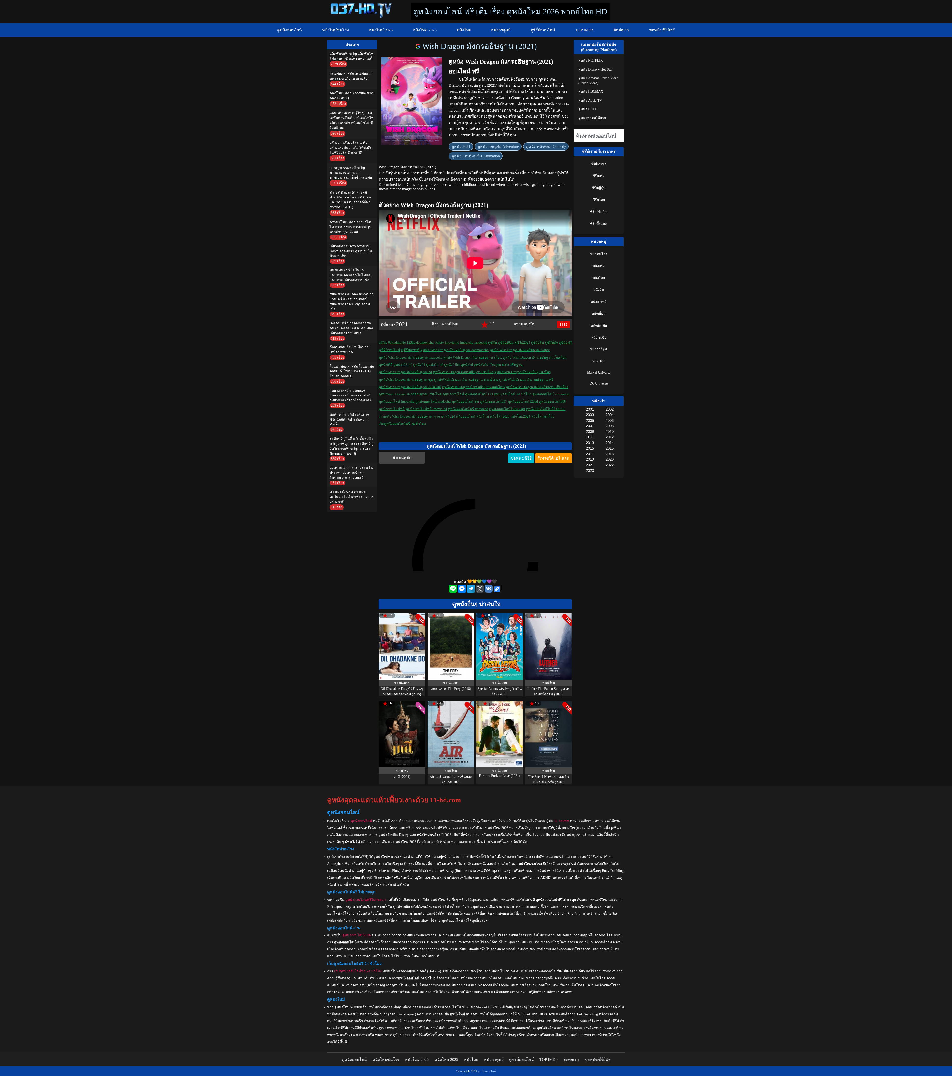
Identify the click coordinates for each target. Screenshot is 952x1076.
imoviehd (466, 342)
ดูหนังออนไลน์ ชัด (465, 401)
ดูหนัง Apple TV (590, 100)
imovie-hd (452, 342)
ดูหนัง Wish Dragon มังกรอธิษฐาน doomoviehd (454, 350)
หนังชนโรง (598, 254)
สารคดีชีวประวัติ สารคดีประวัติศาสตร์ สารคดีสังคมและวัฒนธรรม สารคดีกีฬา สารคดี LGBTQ (350, 200)
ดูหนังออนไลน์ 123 (479, 394)
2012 (610, 437)
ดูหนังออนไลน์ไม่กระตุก (507, 409)
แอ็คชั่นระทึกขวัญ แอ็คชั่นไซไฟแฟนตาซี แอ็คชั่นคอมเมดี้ (351, 56)
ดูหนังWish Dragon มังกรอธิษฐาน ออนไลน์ (473, 387)
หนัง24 (450, 416)
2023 (590, 470)
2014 (610, 443)
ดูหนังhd (467, 365)
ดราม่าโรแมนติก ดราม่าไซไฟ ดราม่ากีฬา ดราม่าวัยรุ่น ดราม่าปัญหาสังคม (351, 227)
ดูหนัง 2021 (460, 146)
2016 (610, 448)
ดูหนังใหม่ (341, 1007)
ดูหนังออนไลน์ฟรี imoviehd (468, 409)
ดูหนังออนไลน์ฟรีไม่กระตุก (365, 900)
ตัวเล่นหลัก (401, 457)
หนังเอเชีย (598, 337)
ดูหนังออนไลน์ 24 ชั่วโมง (512, 394)
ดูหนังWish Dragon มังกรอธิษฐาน (498, 365)
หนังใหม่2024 (520, 416)
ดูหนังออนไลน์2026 (356, 935)
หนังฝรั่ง (599, 266)
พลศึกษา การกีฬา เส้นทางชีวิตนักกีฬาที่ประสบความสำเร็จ (349, 419)
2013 (590, 443)
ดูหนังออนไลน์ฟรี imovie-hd (426, 409)
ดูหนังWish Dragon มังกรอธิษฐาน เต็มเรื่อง (537, 387)
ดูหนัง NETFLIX (590, 60)
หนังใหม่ (482, 416)
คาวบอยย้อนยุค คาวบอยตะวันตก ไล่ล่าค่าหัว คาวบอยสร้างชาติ (352, 497)
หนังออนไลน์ (465, 416)
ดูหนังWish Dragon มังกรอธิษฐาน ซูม (406, 379)
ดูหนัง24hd (452, 365)
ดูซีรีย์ (492, 342)
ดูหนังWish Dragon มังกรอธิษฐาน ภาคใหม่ (410, 387)
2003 (590, 415)
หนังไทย (464, 30)
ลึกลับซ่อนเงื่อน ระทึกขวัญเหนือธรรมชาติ (349, 349)
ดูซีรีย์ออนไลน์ (389, 350)
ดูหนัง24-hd (434, 365)
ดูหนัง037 (385, 365)
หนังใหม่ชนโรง (335, 30)
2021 (402, 324)
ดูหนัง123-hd (402, 365)
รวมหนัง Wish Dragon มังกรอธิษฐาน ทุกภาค (411, 416)
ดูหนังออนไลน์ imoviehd (396, 401)
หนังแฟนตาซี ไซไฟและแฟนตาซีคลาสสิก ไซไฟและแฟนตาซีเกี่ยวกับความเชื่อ (351, 275)
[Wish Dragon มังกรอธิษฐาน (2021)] (419, 46)
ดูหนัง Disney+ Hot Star (595, 69)
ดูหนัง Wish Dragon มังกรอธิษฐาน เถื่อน (472, 357)
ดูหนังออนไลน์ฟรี (392, 409)
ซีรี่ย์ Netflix (598, 212)
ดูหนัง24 (419, 365)
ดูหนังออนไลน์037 (493, 401)
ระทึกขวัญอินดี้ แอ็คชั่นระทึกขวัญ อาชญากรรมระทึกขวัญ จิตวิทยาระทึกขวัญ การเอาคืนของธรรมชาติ (351, 446)
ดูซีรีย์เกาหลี (410, 350)
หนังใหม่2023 (499, 416)
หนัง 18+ (598, 361)
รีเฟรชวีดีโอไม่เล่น (553, 458)
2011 (590, 437)
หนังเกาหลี (599, 302)
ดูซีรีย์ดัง (551, 342)
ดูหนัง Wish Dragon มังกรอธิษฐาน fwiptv (520, 350)
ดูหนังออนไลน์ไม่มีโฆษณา (545, 409)
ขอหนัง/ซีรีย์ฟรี (662, 30)
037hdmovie (397, 342)
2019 (590, 459)
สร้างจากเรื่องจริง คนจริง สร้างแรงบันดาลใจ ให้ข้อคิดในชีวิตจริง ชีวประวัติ (351, 148)
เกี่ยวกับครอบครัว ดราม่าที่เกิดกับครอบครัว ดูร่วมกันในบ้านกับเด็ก (351, 251)
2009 (590, 431)
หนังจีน (598, 290)
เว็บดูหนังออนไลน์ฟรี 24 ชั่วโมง (402, 424)
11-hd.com (561, 821)
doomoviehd (425, 342)
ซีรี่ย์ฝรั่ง (599, 176)
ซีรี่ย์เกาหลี (599, 164)
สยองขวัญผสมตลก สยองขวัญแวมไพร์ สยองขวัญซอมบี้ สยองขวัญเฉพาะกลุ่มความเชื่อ (352, 301)
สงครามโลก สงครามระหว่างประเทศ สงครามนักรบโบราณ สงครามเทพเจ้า (352, 473)
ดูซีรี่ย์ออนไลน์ (543, 30)
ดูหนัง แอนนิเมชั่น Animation (475, 156)
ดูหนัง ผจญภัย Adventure (498, 146)
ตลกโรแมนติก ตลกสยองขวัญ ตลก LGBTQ (352, 95)
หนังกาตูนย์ (500, 30)
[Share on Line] (453, 591)
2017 (590, 454)
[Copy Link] (498, 589)
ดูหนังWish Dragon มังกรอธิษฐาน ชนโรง (463, 372)
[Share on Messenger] (462, 591)
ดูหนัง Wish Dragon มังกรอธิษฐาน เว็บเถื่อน (535, 357)
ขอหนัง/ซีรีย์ (521, 458)
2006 (610, 420)
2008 (610, 426)
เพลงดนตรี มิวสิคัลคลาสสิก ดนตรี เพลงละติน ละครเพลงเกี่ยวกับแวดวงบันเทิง (351, 328)
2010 (610, 431)
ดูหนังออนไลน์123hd (523, 401)
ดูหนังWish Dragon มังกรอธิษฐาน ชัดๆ (522, 372)
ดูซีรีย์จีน (537, 342)
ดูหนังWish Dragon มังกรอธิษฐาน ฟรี (526, 379)
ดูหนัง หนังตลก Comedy (546, 146)
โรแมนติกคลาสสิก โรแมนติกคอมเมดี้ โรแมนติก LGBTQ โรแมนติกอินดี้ (352, 371)
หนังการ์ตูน (598, 349)
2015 (590, 448)
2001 (590, 409)
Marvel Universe (598, 372)
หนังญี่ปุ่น (599, 313)
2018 (610, 454)
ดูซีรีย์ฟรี (565, 342)
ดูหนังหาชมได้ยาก (592, 118)
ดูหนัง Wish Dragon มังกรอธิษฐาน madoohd (410, 357)
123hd (411, 342)
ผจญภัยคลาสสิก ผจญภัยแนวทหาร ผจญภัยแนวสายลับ (351, 76)
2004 (610, 415)
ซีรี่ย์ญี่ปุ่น (599, 188)
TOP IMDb (584, 30)
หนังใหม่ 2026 (381, 30)
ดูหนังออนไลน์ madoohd (433, 401)
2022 (610, 465)
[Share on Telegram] (471, 591)
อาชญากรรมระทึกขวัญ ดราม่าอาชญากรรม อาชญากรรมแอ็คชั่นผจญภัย (351, 172)
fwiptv (439, 342)
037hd (383, 342)
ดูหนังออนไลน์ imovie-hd (550, 394)
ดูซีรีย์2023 (505, 342)
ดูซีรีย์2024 (522, 342)
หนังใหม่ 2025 (425, 30)
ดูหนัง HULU (588, 109)
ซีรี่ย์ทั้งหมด (598, 224)
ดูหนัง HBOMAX (590, 91)
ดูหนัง (543, 79)
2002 (610, 409)
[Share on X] (480, 591)
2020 (610, 459)
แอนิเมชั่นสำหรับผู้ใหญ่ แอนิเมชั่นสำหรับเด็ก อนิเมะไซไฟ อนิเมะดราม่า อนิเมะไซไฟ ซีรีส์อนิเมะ (352, 120)
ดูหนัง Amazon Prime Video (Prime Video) (598, 80)
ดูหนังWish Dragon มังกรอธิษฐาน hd (405, 372)
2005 (590, 420)
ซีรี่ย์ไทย (599, 200)
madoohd (480, 342)
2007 (590, 426)
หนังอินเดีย (599, 325)
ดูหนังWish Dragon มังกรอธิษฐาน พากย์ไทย (466, 379)
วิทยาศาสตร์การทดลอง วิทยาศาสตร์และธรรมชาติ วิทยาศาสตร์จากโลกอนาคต (351, 395)
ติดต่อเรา (621, 30)
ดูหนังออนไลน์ (289, 30)
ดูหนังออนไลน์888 (552, 401)
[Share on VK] (489, 591)
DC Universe (599, 383)
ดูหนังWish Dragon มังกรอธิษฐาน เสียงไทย (410, 394)
